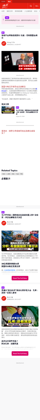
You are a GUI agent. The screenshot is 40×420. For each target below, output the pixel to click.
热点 (9, 1)
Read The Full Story (20, 278)
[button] (3, 18)
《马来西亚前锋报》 (9, 270)
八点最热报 (28, 11)
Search (31, 6)
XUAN (3, 1)
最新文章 (10, 11)
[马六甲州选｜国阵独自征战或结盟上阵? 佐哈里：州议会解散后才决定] (8, 110)
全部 (2, 11)
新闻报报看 (18, 11)
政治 (35, 11)
